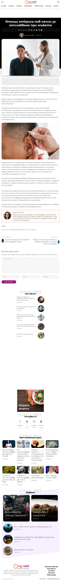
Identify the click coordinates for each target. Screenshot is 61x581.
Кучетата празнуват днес (25, 334)
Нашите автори (51, 567)
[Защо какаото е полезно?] (8, 551)
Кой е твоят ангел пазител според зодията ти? (33, 527)
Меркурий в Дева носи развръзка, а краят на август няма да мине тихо (25, 298)
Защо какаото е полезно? (24, 550)
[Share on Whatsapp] (34, 30)
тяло (26, 229)
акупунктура (13, 229)
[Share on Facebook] (29, 30)
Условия (51, 571)
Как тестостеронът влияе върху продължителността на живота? (26, 316)
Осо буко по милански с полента (41, 512)
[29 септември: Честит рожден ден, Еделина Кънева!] (8, 444)
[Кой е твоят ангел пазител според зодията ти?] (8, 528)
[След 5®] (30, 2)
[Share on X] (31, 30)
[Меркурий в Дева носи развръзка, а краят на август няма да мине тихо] (41, 299)
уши (30, 229)
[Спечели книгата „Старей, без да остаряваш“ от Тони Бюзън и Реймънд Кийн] (37, 444)
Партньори (51, 575)
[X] (27, 423)
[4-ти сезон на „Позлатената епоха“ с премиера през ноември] (41, 326)
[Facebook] (20, 423)
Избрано (30, 492)
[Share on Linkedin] (36, 30)
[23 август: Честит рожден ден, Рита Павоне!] (23, 470)
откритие (21, 229)
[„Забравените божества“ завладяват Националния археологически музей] (8, 539)
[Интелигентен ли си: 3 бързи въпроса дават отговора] (52, 444)
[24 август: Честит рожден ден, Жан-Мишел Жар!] (8, 470)
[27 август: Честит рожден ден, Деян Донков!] (41, 308)
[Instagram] (34, 423)
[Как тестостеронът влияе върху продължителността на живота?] (41, 317)
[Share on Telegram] (39, 30)
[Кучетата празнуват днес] (41, 335)
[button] (3, 2)
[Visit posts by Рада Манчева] (22, 35)
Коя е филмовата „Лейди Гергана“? (16, 512)
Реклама (51, 573)
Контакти (51, 569)
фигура (34, 229)
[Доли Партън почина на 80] (52, 470)
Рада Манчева (29, 35)
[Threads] (41, 423)
